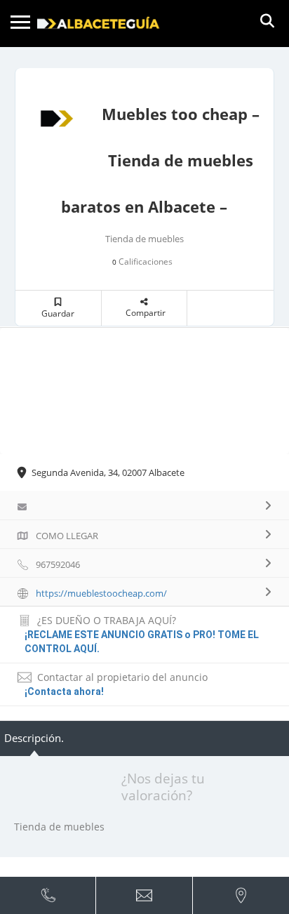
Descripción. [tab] (34, 738)
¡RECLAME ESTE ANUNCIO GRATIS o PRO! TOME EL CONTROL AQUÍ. (142, 641)
